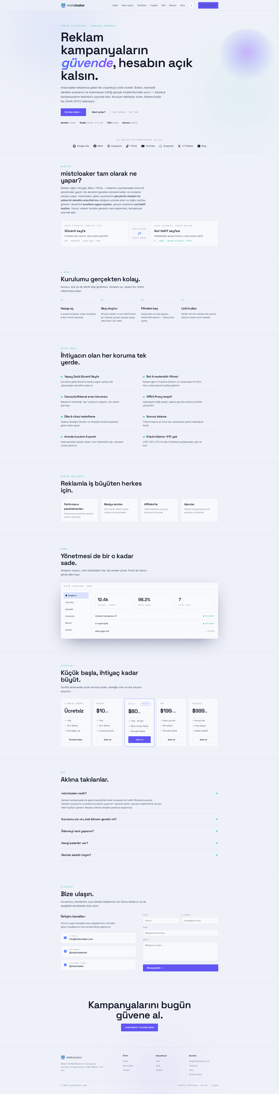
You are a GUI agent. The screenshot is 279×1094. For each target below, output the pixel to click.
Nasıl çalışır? (98, 112)
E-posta (186, 915)
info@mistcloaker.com (199, 1061)
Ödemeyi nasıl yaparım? (139, 831)
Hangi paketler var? (139, 843)
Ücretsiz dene (208, 5)
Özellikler (141, 5)
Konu (145, 927)
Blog (158, 1065)
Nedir (115, 5)
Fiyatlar (154, 5)
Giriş (182, 5)
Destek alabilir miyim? (139, 855)
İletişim (172, 5)
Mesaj (146, 940)
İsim (145, 915)
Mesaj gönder (155, 967)
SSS (163, 5)
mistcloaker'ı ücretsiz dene (139, 1027)
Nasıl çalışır (127, 5)
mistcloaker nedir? (139, 793)
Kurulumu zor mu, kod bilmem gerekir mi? (139, 819)
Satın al (107, 739)
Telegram (193, 1065)
